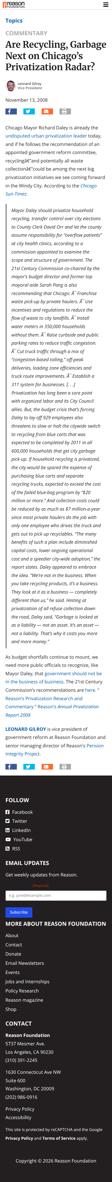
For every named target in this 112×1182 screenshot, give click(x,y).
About (11, 935)
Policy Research (22, 991)
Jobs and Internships (27, 981)
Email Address (27, 885)
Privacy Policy (19, 1109)
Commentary (26, 33)
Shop (10, 1009)
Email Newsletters (24, 963)
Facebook (22, 812)
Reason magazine (24, 1000)
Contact (13, 944)
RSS (16, 848)
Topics (14, 20)
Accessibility (18, 1117)
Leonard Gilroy (25, 729)
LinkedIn (21, 830)
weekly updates (31, 875)
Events (12, 972)
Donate (13, 954)
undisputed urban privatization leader (46, 136)
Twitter (19, 821)
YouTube (22, 839)
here (90, 690)
